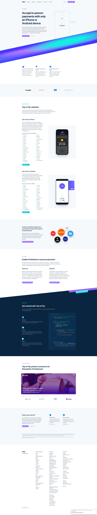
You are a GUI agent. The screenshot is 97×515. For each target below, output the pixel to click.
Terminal (37, 487)
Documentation (52, 496)
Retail (50, 484)
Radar (37, 481)
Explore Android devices (27, 241)
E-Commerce (51, 459)
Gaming (50, 474)
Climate (37, 461)
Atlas (36, 454)
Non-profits (51, 480)
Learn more (25, 426)
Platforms (51, 468)
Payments (37, 478)
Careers (64, 474)
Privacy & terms (66, 460)
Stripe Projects (52, 503)
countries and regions (60, 435)
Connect (37, 463)
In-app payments (52, 464)
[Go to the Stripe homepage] (23, 451)
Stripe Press (65, 476)
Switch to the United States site (77, 512)
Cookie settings (66, 467)
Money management (53, 467)
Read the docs (25, 164)
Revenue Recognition (39, 483)
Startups (50, 454)
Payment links (38, 477)
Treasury (37, 488)
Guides (64, 453)
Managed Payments (39, 475)
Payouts (37, 480)
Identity (37, 470)
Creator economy (52, 473)
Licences (64, 464)
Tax (36, 485)
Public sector (51, 483)
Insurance (51, 477)
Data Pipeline (38, 466)
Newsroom (65, 475)
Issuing (37, 473)
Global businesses (52, 463)
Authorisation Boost (39, 456)
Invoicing (37, 471)
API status (51, 499)
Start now (32, 35)
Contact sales (70, 1)
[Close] (95, 509)
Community (65, 457)
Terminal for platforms (27, 282)
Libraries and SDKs (52, 502)
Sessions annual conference (68, 459)
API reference (51, 498)
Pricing (50, 1)
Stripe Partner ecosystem (53, 491)
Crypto (37, 464)
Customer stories (66, 454)
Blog (64, 456)
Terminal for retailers (54, 282)
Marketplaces (51, 466)
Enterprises (51, 453)
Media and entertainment (53, 478)
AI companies (51, 471)
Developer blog (52, 505)
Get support (65, 482)
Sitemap (64, 465)
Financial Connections (39, 468)
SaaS (50, 470)
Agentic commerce (52, 456)
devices (23, 181)
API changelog (51, 500)
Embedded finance (52, 460)
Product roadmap (66, 472)
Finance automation (52, 461)
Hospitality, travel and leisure (54, 475)
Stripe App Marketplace (53, 489)
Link (36, 474)
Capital (37, 459)
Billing (37, 457)
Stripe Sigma (38, 484)
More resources (66, 468)
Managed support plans (67, 483)
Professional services (53, 481)
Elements (37, 467)
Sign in (64, 1)
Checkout (37, 460)
